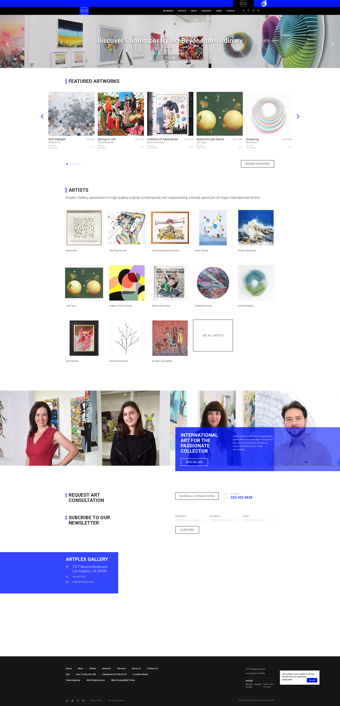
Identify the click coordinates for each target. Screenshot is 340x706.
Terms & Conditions (116, 700)
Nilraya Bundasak (106, 142)
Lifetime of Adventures (162, 139)
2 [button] (70, 164)
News (219, 11)
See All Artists (213, 335)
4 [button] (76, 164)
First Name (181, 516)
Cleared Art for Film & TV (114, 674)
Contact (230, 11)
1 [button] (67, 164)
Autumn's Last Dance (210, 139)
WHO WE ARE (194, 462)
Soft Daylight (56, 139)
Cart (68, 674)
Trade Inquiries (73, 680)
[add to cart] (94, 147)
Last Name (215, 516)
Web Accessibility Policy (123, 680)
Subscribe (187, 529)
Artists (182, 11)
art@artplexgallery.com (83, 582)
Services (206, 11)
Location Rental (140, 674)
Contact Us (152, 668)
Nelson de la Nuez (155, 142)
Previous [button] (7, 44)
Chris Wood (251, 142)
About (194, 11)
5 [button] (79, 164)
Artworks (168, 11)
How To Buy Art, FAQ (86, 674)
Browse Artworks (257, 163)
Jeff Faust (201, 142)
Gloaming (252, 139)
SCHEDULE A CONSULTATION (197, 496)
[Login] (243, 10)
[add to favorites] (91, 147)
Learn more (287, 679)
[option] (170, 41)
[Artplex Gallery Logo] (243, 6)
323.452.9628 (78, 576)
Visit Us (170, 57)
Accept (312, 680)
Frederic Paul (54, 142)
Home (69, 668)
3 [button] (73, 164)
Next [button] (332, 44)
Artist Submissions (95, 680)
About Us (136, 668)
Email (246, 516)
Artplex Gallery (252, 700)
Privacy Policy (96, 700)
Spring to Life (107, 139)
